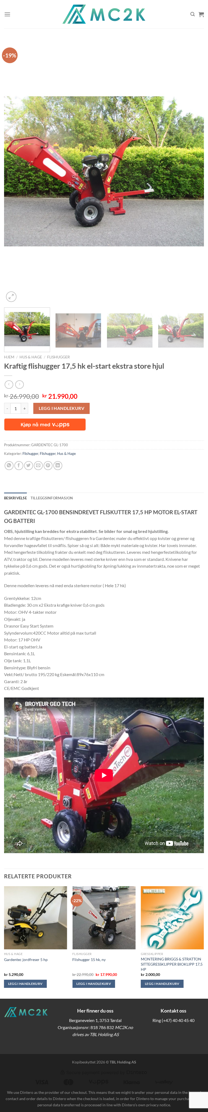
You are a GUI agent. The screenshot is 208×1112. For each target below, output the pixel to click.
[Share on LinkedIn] (57, 465)
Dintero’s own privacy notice (146, 1105)
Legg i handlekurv (61, 408)
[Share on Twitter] (28, 465)
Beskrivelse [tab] (15, 498)
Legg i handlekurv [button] (25, 983)
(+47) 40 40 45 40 (178, 1020)
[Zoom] (11, 296)
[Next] (193, 171)
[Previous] (15, 171)
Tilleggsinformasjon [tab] (52, 498)
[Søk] (192, 14)
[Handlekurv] (201, 14)
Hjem (9, 357)
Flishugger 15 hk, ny (89, 959)
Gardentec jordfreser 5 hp (26, 959)
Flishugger (58, 357)
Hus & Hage (31, 357)
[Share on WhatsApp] (9, 465)
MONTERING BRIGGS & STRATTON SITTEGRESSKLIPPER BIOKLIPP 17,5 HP (172, 964)
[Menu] (7, 14)
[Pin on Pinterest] (48, 465)
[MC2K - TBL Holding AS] (104, 14)
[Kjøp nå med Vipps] (45, 424)
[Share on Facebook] (18, 465)
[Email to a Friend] (38, 465)
